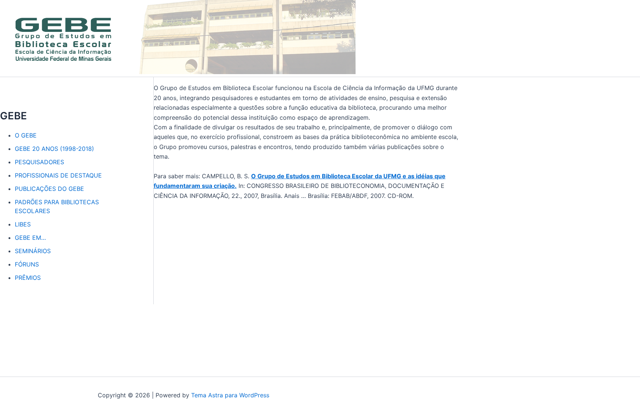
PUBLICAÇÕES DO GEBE (49, 188)
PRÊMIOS (28, 277)
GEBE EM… (30, 237)
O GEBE (26, 135)
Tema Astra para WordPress (230, 395)
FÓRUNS (27, 264)
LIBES (23, 224)
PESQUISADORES (39, 162)
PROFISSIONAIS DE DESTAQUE (58, 175)
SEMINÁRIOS (33, 251)
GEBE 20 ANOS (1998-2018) (54, 148)
